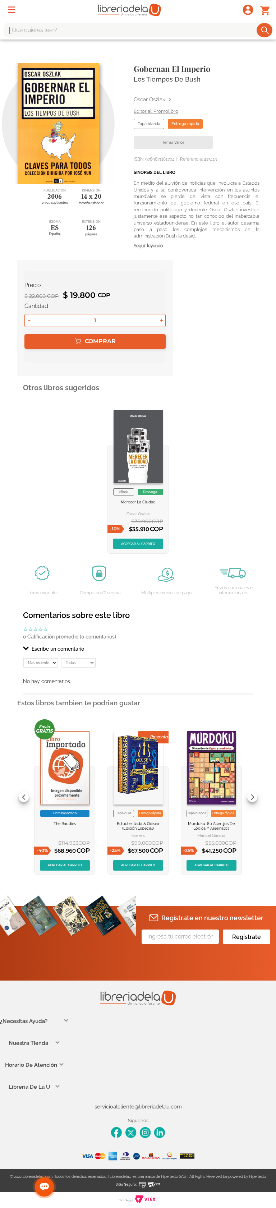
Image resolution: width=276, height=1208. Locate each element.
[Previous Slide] (24, 797)
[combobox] (138, 30)
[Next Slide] (252, 797)
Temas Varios (173, 142)
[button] (138, 649)
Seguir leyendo (148, 246)
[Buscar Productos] (265, 30)
